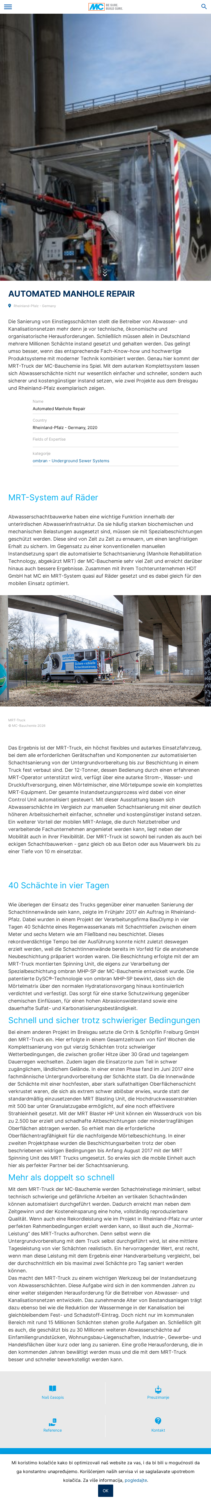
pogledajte (136, 1480)
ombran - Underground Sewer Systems (71, 460)
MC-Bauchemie (105, 7)
